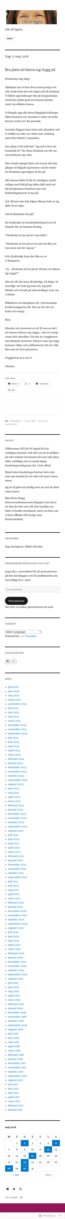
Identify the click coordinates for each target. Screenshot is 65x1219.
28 (8, 1168)
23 (24, 1162)
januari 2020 (15, 957)
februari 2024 (16, 758)
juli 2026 (13, 686)
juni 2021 (13, 885)
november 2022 (17, 818)
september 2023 (17, 779)
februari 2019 (16, 1004)
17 (32, 1155)
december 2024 (17, 725)
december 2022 (17, 813)
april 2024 (14, 750)
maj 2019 (13, 991)
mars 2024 (14, 754)
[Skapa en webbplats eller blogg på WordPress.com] (21, 1197)
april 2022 (14, 847)
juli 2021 (13, 881)
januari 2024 (15, 763)
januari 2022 (15, 860)
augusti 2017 (15, 1080)
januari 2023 (15, 809)
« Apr (16, 1174)
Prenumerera (16, 600)
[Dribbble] (20, 1189)
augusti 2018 (15, 1029)
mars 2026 (14, 699)
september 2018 (17, 1025)
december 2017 (17, 1063)
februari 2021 (16, 902)
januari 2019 (15, 1008)
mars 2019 (14, 999)
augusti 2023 (15, 784)
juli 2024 (13, 737)
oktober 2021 (16, 872)
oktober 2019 (16, 970)
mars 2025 (14, 720)
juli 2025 (13, 708)
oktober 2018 (16, 1020)
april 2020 (14, 944)
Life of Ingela (13, 29)
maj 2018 (13, 1042)
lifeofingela (15, 421)
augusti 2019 (15, 978)
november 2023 (17, 771)
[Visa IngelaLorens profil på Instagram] (7, 661)
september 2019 (17, 974)
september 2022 (18, 826)
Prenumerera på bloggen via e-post (27, 563)
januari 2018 (15, 1058)
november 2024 (17, 729)
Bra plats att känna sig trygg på (30, 70)
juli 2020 (13, 932)
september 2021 (17, 877)
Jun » (49, 1174)
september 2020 (18, 923)
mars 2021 (14, 898)
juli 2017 (13, 1084)
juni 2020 (13, 936)
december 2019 (17, 961)
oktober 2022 (16, 822)
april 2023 (14, 796)
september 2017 (17, 1075)
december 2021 (17, 864)
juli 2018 (13, 1033)
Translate (30, 636)
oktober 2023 (16, 775)
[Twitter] (14, 1189)
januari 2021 (15, 906)
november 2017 (17, 1067)
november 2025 (17, 703)
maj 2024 (13, 746)
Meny (10, 38)
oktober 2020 (16, 919)
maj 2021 (13, 889)
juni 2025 (13, 712)
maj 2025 (13, 716)
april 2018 (14, 1046)
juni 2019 (13, 987)
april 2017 (14, 1097)
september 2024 (18, 733)
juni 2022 (13, 839)
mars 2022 (14, 851)
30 (24, 1168)
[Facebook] (7, 1189)
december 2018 (17, 1012)
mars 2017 (14, 1101)
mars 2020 (14, 949)
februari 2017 (16, 1105)
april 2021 (14, 894)
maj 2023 (13, 792)
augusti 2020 (16, 927)
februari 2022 (16, 856)
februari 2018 (16, 1054)
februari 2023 (16, 805)
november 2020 (17, 915)
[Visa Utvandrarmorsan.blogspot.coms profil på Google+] (14, 661)
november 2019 (17, 965)
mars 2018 (14, 1050)
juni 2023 (13, 788)
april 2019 (14, 995)
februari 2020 (16, 953)
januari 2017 (15, 1109)
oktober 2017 (16, 1071)
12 (48, 1149)
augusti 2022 (16, 830)
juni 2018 (13, 1037)
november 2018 (17, 1016)
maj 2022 (13, 843)
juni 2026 (14, 691)
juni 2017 (13, 1088)
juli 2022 (13, 834)
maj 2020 (13, 940)
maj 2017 (13, 1092)
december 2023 (17, 767)
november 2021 (17, 868)
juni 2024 (13, 741)
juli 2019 (13, 982)
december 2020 (17, 911)
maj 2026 (13, 695)
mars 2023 (14, 801)
